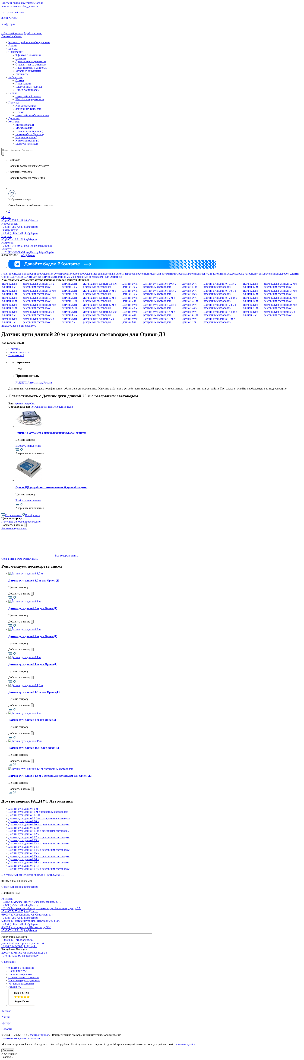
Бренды (13, 48)
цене (70, 406)
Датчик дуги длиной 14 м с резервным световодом (99, 292)
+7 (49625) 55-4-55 (12, 911)
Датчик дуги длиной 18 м (9, 299)
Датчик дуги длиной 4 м (130, 313)
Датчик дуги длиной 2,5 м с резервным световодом (220, 299)
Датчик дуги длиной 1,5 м (69, 285)
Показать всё (16, 355)
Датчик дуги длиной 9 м (189, 320)
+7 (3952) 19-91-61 (12, 239)
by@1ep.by (32, 252)
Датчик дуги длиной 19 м (69, 299)
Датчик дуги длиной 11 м (189, 285)
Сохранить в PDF (12, 558)
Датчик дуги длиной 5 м (250, 313)
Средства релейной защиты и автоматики (201, 273)
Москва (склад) (24, 124)
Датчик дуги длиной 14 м (69, 292)
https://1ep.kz (44, 245)
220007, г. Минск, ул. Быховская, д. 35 (24, 952)
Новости (20, 58)
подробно (29, 403)
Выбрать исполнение (28, 445)
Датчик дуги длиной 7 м (69, 320)
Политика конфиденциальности (20, 1038)
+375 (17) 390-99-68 (13, 252)
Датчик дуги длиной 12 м (250, 285)
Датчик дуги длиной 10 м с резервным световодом (159, 285)
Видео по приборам (27, 89)
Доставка (14, 118)
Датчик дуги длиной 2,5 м (190, 299)
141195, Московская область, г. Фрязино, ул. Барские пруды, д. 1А (41, 908)
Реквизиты (21, 74)
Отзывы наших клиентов (30, 64)
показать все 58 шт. (12, 325)
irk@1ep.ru (30, 239)
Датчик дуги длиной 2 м (130, 299)
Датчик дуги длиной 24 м (189, 306)
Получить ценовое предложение (20, 521)
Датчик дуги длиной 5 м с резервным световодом (279, 313)
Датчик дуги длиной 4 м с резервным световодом (159, 313)
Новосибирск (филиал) (29, 131)
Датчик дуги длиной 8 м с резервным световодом (159, 320)
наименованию (57, 406)
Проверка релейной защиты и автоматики (150, 273)
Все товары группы (66, 555)
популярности (39, 406)
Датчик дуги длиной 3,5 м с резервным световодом (99, 313)
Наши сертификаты (20, 974)
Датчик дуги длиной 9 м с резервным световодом (219, 320)
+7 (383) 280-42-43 (12, 226)
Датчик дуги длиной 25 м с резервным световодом (280, 306)
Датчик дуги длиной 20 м (250, 299)
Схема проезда (34, 874)
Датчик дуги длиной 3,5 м (69, 313)
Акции (12, 45)
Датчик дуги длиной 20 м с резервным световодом (280, 299)
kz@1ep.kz (30, 245)
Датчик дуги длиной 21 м (9, 306)
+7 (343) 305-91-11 (12, 233)
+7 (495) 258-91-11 (12, 220)
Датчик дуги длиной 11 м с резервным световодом (220, 285)
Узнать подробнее (186, 1044)
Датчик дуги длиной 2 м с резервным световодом (159, 299)
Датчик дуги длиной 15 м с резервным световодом (159, 292)
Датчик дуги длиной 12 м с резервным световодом (280, 285)
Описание (14, 348)
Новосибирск (9, 223)
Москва (6, 217)
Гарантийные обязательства (32, 115)
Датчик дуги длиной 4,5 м (190, 313)
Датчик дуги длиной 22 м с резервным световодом (99, 306)
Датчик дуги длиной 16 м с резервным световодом (220, 292)
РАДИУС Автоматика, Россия (33, 382)
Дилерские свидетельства (30, 61)
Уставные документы (28, 70)
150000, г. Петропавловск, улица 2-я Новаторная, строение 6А (22, 941)
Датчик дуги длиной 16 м (189, 292)
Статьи (19, 80)
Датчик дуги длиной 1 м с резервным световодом (38, 285)
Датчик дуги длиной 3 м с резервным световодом (38, 313)
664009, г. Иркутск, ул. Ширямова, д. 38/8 (26, 927)
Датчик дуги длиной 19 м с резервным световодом (99, 299)
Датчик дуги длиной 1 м (9, 285)
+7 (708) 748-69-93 (12, 245)
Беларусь (6, 248)
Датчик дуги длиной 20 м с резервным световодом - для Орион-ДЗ (82, 276)
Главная (6, 273)
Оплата (19, 112)
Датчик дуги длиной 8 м (130, 320)
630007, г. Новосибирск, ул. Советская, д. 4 (27, 914)
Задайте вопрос (33, 33)
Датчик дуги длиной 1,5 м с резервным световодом (99, 285)
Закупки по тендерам (28, 108)
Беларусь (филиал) (26, 143)
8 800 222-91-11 (10, 18)
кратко (19, 403)
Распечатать (30, 558)
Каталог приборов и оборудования (29, 42)
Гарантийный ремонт (28, 96)
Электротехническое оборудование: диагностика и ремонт (89, 273)
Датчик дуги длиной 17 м (250, 292)
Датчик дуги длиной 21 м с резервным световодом (39, 306)
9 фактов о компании (28, 55)
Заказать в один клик (14, 528)
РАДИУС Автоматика (27, 276)
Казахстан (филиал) (27, 140)
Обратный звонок (12, 33)
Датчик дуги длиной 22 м (69, 306)
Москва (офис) (24, 127)
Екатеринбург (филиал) (29, 134)
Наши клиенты (17, 970)
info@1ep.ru (8, 24)
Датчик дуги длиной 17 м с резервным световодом (280, 292)
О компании (15, 51)
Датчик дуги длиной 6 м (9, 320)
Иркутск (6, 236)
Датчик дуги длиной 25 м (250, 306)
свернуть (30, 325)
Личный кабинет (11, 36)
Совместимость (18, 352)
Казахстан (7, 242)
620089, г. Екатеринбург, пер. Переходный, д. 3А (30, 920)
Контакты (14, 121)
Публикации (23, 83)
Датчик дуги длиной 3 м (9, 313)
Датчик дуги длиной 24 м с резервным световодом (220, 306)
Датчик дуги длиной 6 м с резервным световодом (38, 320)
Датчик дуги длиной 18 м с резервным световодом (39, 299)
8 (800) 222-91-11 (54, 874)
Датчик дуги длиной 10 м (130, 285)
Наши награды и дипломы (31, 67)
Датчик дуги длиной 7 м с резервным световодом (98, 320)
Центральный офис (13, 12)
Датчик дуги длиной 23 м (130, 306)
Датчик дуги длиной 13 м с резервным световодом (39, 292)
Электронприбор (39, 1034)
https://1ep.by (46, 252)
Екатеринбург (9, 229)
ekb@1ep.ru (31, 233)
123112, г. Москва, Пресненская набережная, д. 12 (31, 901)
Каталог (6, 1010)
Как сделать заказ (25, 105)
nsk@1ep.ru (31, 226)
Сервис (12, 93)
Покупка (13, 102)
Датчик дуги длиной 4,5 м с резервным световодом (220, 313)
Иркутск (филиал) (26, 137)
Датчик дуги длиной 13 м (9, 292)
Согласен (8, 1050)
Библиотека (15, 77)
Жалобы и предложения (29, 99)
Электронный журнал (28, 86)
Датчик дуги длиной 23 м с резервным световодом (159, 306)
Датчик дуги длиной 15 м (130, 292)
